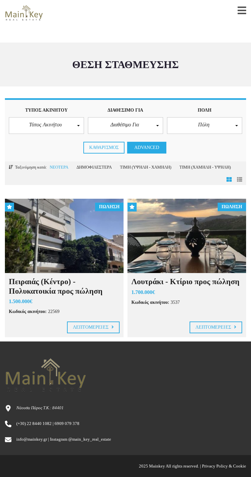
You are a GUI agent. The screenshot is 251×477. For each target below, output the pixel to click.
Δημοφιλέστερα (94, 167)
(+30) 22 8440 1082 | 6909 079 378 (47, 423)
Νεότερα (59, 167)
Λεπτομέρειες (91, 327)
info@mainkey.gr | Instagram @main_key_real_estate (63, 439)
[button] (46, 125)
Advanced (146, 147)
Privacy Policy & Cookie (224, 466)
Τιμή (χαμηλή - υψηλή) (205, 167)
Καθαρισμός (104, 147)
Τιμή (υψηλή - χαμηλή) (145, 167)
